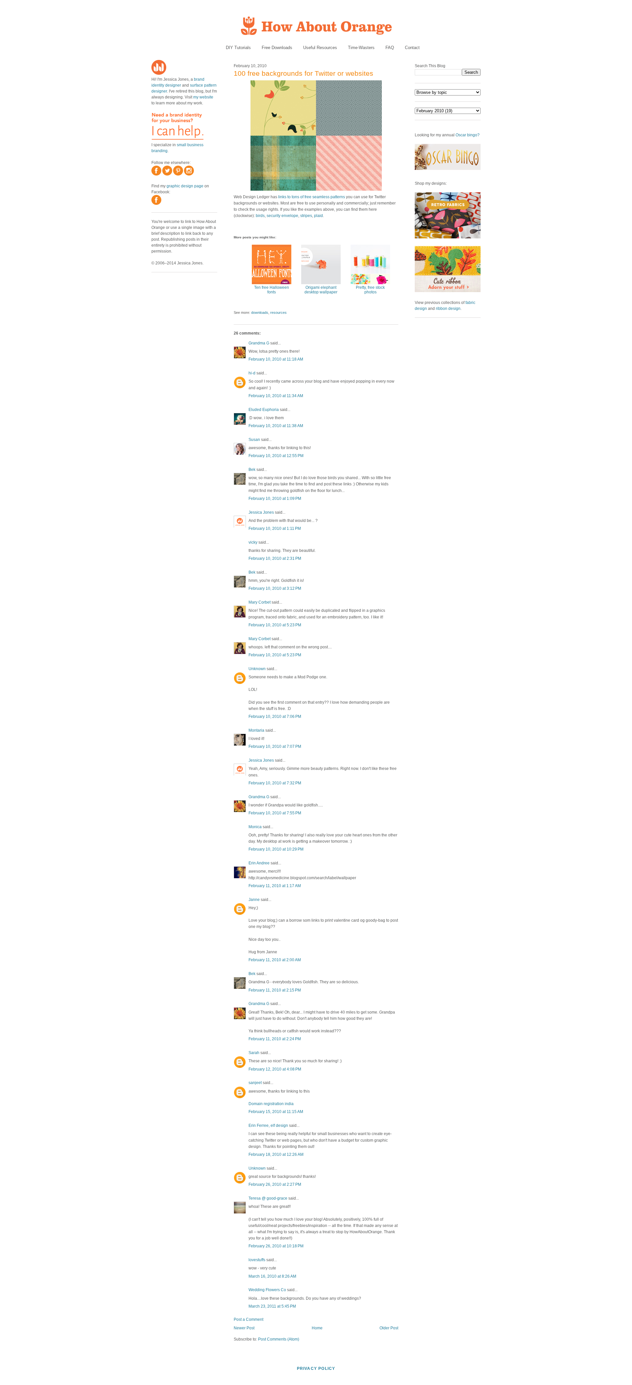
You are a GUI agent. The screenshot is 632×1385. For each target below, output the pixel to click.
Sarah (254, 1052)
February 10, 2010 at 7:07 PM (275, 746)
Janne (254, 899)
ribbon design (448, 308)
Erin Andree (259, 863)
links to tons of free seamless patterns (311, 197)
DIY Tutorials (238, 47)
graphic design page (185, 186)
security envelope (282, 215)
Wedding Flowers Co (267, 1290)
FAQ (389, 47)
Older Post (389, 1328)
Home (317, 1328)
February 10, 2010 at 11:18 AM (276, 359)
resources (278, 312)
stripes (306, 215)
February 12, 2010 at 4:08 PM (275, 1069)
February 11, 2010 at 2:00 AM (275, 960)
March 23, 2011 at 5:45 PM (272, 1306)
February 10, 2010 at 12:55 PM (276, 455)
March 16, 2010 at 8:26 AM (272, 1276)
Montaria (256, 730)
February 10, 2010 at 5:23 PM (275, 625)
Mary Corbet (260, 602)
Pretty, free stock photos (370, 289)
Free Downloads (277, 47)
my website (203, 97)
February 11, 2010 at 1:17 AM (275, 885)
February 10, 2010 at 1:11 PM (275, 528)
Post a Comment (248, 1319)
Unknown (257, 668)
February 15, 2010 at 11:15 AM (276, 1111)
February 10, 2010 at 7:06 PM (275, 716)
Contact (412, 47)
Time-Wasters (361, 47)
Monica (255, 827)
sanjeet (255, 1082)
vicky (253, 542)
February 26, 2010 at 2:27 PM (275, 1184)
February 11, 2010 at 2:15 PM (275, 990)
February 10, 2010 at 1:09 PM (275, 498)
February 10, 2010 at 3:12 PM (275, 588)
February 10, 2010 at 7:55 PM (275, 813)
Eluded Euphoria (264, 409)
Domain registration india (271, 1103)
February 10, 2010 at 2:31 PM (275, 558)
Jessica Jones (261, 512)
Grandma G (259, 343)
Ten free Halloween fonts (271, 289)
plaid (318, 215)
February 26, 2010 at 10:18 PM (276, 1246)
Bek (252, 469)
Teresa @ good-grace (268, 1198)
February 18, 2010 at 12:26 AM (276, 1154)
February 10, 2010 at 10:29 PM (276, 849)
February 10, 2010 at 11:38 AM (276, 425)
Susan (254, 439)
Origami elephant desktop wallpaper (320, 289)
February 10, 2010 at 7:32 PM (275, 783)
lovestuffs (257, 1260)
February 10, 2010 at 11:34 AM (276, 396)
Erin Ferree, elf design (268, 1125)
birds (260, 215)
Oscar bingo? (468, 135)
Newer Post (244, 1328)
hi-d (252, 373)
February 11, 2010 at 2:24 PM (275, 1039)
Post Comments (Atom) (278, 1339)
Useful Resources (320, 47)
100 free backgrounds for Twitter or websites (303, 73)
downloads (259, 312)
